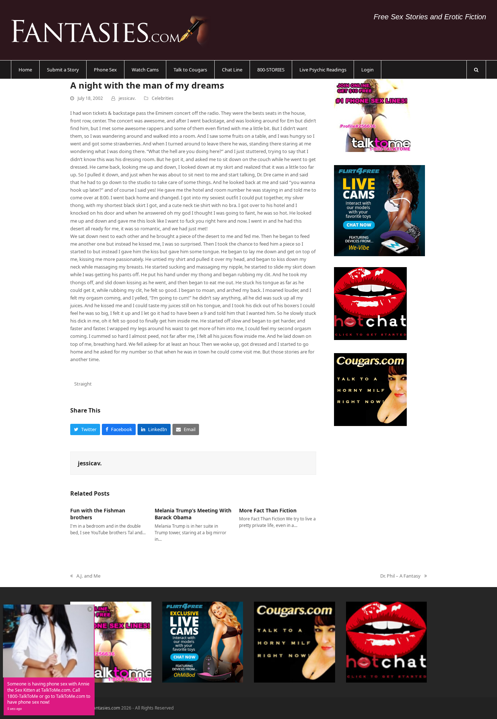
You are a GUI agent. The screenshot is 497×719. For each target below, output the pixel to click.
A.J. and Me (85, 576)
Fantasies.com (105, 708)
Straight (83, 383)
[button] (476, 69)
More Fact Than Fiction (268, 510)
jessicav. (127, 98)
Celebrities (163, 98)
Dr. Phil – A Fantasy (400, 576)
